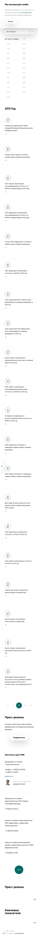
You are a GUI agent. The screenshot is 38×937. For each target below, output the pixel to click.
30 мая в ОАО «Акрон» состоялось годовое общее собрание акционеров (19, 157)
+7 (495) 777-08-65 (11, 772)
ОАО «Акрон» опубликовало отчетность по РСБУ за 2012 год (19, 564)
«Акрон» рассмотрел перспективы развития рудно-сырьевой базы (19, 593)
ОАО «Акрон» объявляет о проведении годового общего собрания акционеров (19, 477)
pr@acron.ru (9, 776)
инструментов (26, 12)
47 (13, 705)
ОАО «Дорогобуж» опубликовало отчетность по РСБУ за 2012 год (19, 535)
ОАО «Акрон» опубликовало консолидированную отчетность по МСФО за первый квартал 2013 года (19, 186)
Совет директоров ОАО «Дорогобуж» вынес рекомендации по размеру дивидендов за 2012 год (19, 331)
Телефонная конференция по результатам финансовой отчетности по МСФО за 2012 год (19, 419)
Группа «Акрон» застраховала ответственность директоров (19, 622)
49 (25, 705)
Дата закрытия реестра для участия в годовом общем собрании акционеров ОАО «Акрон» (19, 506)
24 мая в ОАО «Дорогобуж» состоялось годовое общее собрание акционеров (19, 244)
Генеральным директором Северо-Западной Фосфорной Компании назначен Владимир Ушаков (19, 128)
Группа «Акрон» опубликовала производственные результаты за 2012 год (19, 651)
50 (31, 705)
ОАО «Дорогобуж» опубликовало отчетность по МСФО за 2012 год (19, 273)
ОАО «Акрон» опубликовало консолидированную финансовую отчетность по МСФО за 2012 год (19, 390)
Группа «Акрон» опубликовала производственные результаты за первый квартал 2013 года (19, 360)
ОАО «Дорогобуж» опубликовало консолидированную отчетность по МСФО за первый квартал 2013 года (19, 215)
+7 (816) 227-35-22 (11, 809)
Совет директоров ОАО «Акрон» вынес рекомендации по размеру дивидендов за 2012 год (19, 302)
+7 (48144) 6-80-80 (11, 831)
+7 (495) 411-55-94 (18, 769)
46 (7, 705)
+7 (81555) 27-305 (11, 853)
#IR (6, 134)
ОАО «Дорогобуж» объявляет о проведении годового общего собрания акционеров (19, 448)
